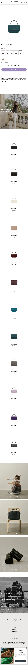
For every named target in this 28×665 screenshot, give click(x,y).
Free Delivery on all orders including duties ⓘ (12, 65)
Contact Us (14, 631)
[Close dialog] (26, 648)
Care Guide (14, 629)
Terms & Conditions (14, 633)
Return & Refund (14, 638)
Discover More (20, 661)
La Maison (14, 625)
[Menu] (3, 2)
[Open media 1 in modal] (14, 22)
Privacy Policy (14, 636)
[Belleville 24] (14, 170)
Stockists (14, 627)
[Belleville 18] (14, 143)
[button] (21, 2)
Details (3, 85)
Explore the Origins (6, 609)
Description (4, 76)
